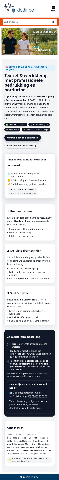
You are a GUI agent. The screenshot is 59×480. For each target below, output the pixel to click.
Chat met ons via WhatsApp (21, 145)
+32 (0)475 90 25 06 (37, 396)
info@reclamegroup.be (30, 392)
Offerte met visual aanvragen (22, 137)
